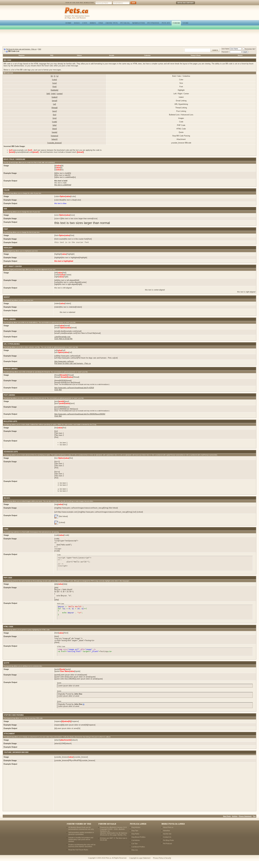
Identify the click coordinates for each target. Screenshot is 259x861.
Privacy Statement (245, 816)
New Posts (227, 816)
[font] (54, 87)
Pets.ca (67, 7)
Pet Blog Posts (168, 840)
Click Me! (58, 390)
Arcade (111, 55)
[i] (54, 76)
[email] (54, 101)
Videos (79, 55)
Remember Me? (250, 49)
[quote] (54, 132)
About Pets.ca (168, 827)
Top (254, 816)
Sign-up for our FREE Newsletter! (79, 2)
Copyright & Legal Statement (139, 858)
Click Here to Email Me (63, 339)
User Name (225, 49)
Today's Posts (196, 55)
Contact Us (167, 837)
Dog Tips (135, 831)
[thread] (54, 108)
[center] (60, 94)
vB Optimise (122, 833)
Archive (234, 816)
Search (240, 55)
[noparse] (54, 136)
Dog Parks (135, 834)
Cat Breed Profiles (138, 847)
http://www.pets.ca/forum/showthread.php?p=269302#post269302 (79, 414)
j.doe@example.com (62, 337)
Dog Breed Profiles (138, 837)
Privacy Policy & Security (162, 858)
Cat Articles (136, 840)
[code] (54, 122)
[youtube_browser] (54, 143)
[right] (53, 94)
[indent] (54, 97)
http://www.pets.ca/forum (64, 361)
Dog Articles (136, 827)
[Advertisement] (129, 38)
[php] (55, 125)
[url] (54, 104)
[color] (54, 80)
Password (225, 52)
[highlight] (54, 90)
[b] (52, 76)
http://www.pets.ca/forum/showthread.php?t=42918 (74, 388)
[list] (54, 115)
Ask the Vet (167, 834)
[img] (55, 118)
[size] (54, 83)
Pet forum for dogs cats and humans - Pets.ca (21, 49)
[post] (54, 111)
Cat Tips (135, 844)
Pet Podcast (167, 844)
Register (22, 55)
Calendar (147, 55)
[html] (54, 129)
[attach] (54, 139)
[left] (48, 94)
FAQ (39, 49)
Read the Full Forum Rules (78, 850)
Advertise (166, 831)
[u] (57, 76)
